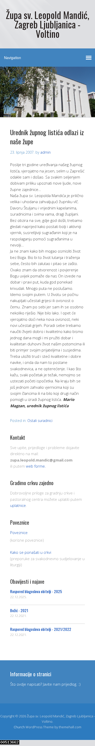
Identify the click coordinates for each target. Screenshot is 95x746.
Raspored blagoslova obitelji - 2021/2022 (40, 629)
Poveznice (19, 532)
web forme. (36, 466)
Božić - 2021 (19, 610)
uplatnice (18, 505)
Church (19, 727)
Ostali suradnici (39, 420)
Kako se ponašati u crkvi (30, 552)
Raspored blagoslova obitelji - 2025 (36, 591)
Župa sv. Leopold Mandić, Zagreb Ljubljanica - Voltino (47, 24)
